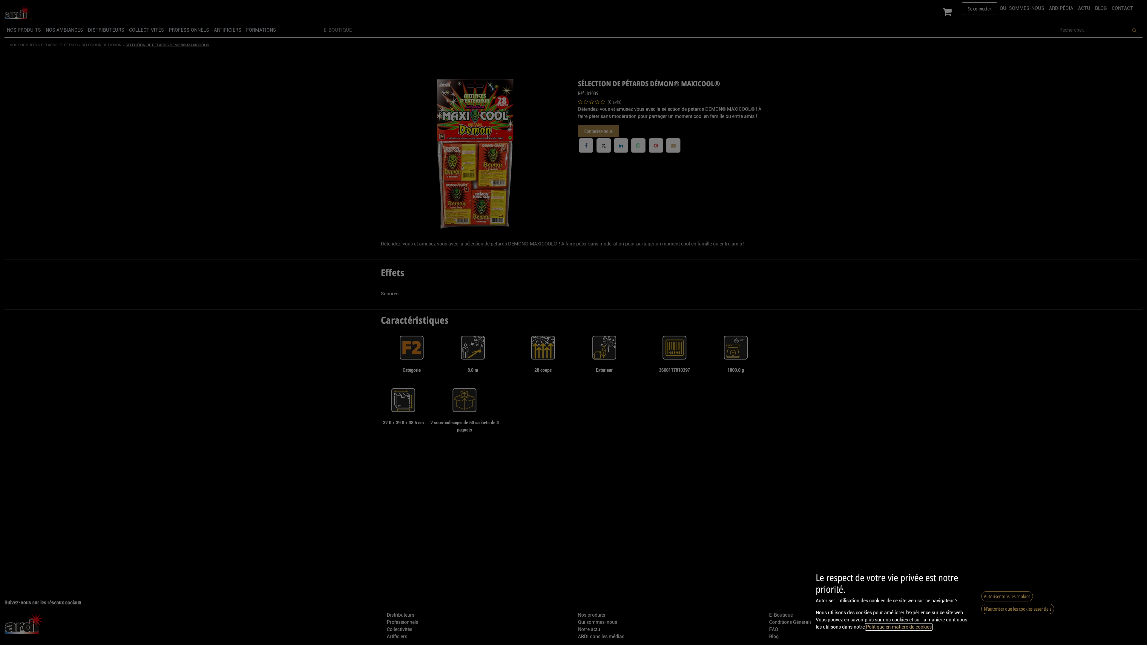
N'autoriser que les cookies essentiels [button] (1017, 609)
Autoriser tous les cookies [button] (1007, 596)
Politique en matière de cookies (899, 627)
